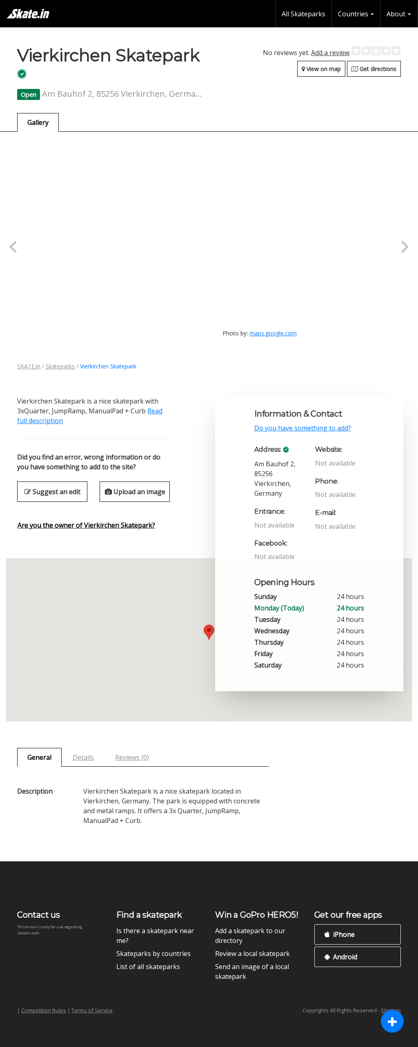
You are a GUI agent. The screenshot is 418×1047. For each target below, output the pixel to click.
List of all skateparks (148, 966)
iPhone (343, 934)
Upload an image (138, 491)
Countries (354, 13)
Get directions (377, 69)
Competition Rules (43, 1010)
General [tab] (39, 757)
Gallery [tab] (38, 122)
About (397, 13)
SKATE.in (28, 366)
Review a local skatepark (252, 953)
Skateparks (60, 366)
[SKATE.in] (28, 13)
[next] (404, 247)
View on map (323, 69)
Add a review (330, 52)
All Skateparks (303, 13)
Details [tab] (83, 757)
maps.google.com (273, 333)
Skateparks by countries (153, 953)
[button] (209, 632)
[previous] (14, 247)
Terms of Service (92, 1010)
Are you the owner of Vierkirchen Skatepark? (86, 525)
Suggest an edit (55, 491)
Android (344, 956)
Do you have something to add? (302, 428)
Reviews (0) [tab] (132, 757)
